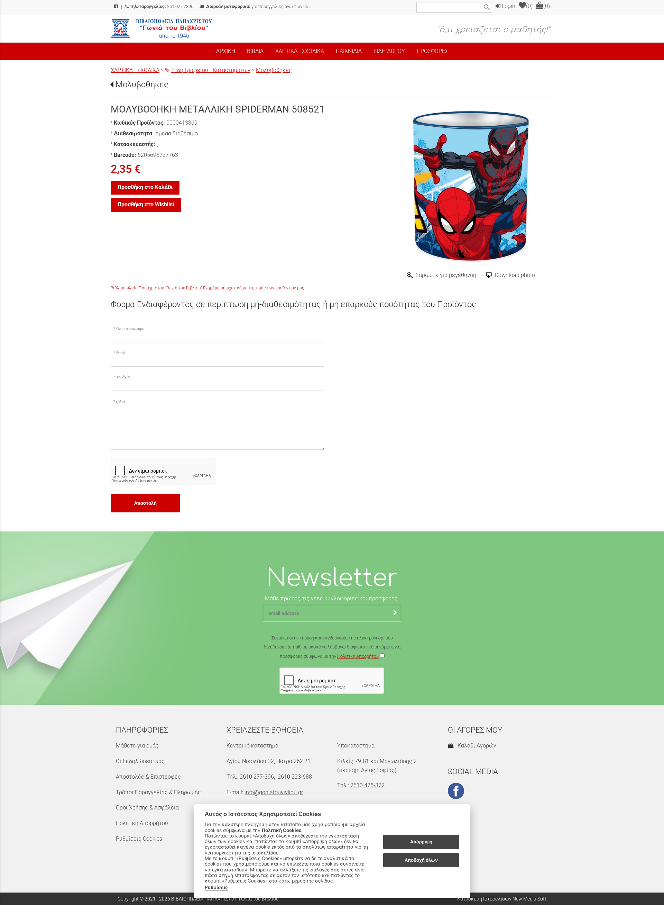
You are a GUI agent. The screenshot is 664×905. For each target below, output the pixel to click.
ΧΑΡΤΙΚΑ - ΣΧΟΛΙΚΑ (135, 70)
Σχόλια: (119, 402)
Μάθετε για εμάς (137, 745)
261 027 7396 (161, 6)
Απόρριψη (421, 842)
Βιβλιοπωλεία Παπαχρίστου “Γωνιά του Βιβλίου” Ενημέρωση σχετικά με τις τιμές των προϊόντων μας (207, 288)
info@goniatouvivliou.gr (274, 792)
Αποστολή (145, 503)
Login (507, 6)
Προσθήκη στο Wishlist (146, 204)
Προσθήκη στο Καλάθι (145, 187)
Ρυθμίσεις (216, 887)
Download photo (515, 275)
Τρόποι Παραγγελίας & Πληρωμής (158, 792)
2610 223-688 (295, 776)
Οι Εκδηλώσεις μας (140, 761)
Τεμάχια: (123, 377)
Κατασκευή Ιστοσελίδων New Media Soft (501, 899)
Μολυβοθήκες (274, 70)
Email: (121, 353)
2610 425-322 (367, 785)
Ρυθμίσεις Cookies (139, 838)
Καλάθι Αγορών (475, 745)
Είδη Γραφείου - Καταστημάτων (210, 70)
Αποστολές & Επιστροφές (148, 776)
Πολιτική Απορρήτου (358, 656)
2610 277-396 (257, 776)
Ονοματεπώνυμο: (130, 328)
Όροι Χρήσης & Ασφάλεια (147, 807)
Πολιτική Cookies (281, 830)
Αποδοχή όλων (421, 860)
